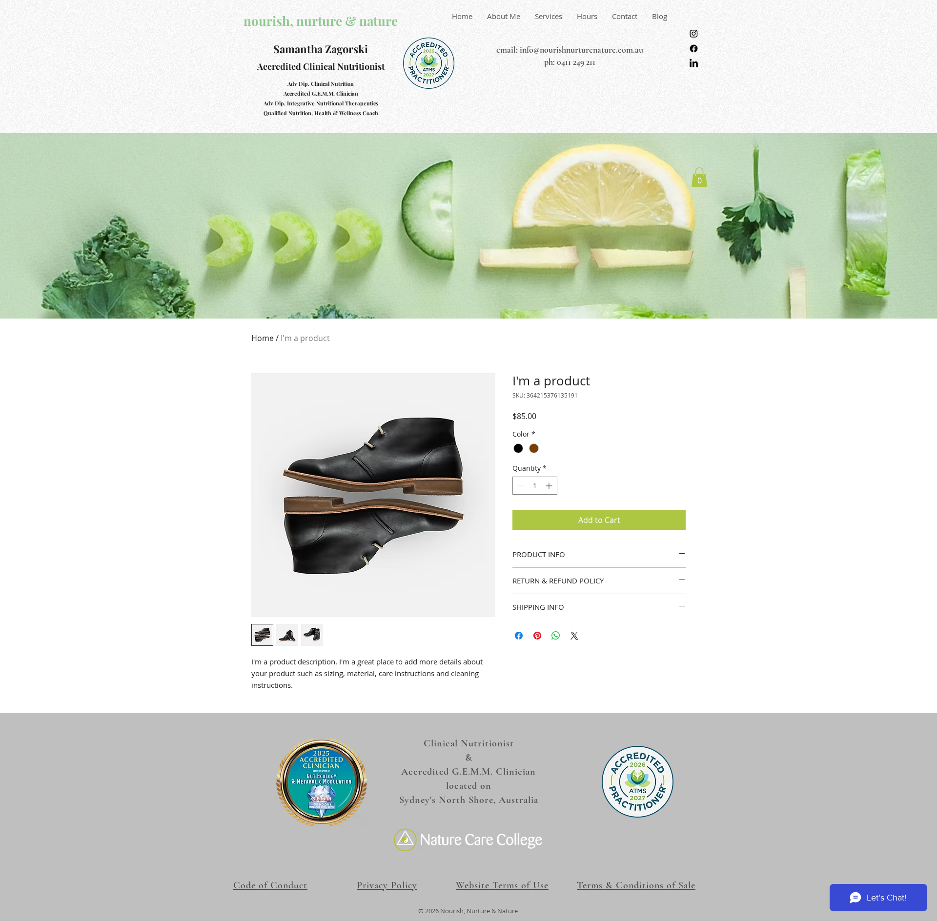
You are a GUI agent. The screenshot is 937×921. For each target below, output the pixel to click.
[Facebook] (694, 48)
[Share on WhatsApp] (556, 635)
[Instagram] (694, 33)
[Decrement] (520, 485)
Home (262, 338)
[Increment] (550, 485)
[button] (699, 177)
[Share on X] (574, 635)
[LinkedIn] (694, 64)
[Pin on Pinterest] (537, 635)
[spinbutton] (535, 485)
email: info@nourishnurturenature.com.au (569, 49)
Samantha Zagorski (320, 48)
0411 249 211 (576, 62)
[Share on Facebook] (519, 635)
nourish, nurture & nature (321, 20)
